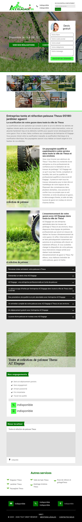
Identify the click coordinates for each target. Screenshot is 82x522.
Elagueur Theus (16, 480)
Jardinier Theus (16, 484)
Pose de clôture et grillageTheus (64, 481)
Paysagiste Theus (16, 488)
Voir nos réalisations (24, 45)
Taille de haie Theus (41, 480)
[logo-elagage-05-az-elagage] (21, 6)
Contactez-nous (66, 517)
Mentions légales (48, 517)
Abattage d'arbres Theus (40, 485)
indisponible (44, 5)
